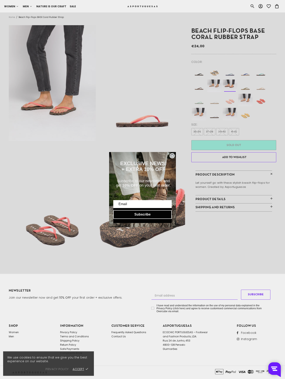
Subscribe (142, 214)
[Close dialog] (172, 156)
